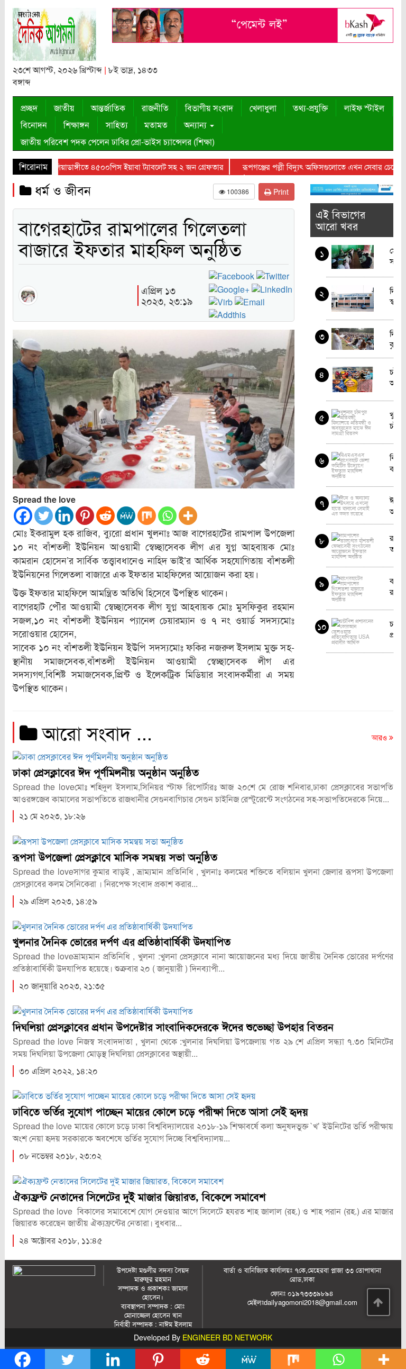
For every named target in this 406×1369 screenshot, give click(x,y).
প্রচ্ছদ (29, 108)
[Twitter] (43, 515)
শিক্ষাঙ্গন (76, 125)
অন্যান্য (196, 125)
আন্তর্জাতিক (108, 108)
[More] (188, 515)
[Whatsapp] (167, 515)
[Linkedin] (64, 515)
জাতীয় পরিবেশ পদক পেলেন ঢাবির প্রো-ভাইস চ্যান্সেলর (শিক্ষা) (118, 141)
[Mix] (146, 515)
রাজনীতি (155, 108)
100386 (237, 191)
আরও (380, 737)
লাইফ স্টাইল (364, 108)
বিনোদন (34, 125)
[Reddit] (105, 515)
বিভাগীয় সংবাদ (209, 108)
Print (280, 191)
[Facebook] (23, 515)
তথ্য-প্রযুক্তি (310, 108)
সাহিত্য (117, 125)
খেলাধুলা (263, 108)
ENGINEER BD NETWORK (227, 1337)
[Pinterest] (85, 515)
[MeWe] (126, 515)
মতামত (156, 125)
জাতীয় (64, 108)
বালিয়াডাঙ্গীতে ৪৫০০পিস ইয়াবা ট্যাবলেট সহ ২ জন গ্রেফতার (135, 166)
